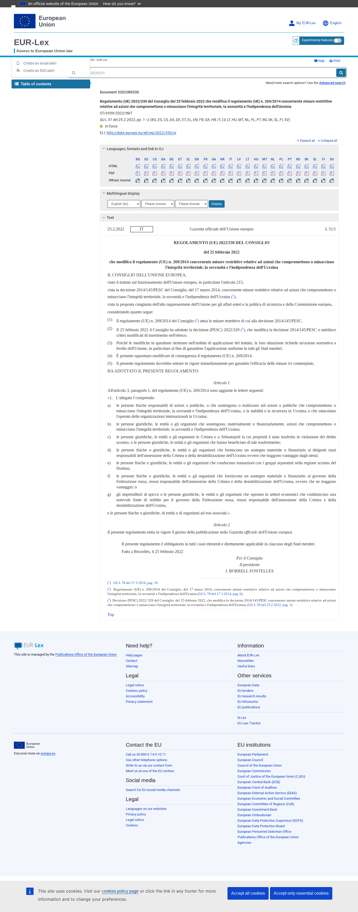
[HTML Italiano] (231, 166)
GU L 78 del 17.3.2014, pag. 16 (135, 583)
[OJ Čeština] (155, 180)
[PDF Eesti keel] (180, 173)
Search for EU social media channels (153, 790)
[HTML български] (138, 166)
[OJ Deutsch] (171, 180)
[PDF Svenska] (332, 173)
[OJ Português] (290, 180)
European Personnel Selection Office (264, 832)
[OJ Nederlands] (273, 180)
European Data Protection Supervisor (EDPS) (270, 821)
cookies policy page (120, 891)
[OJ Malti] (264, 180)
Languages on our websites (146, 809)
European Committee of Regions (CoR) (265, 804)
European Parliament (252, 754)
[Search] (341, 72)
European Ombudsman (254, 815)
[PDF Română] (298, 173)
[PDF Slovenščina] (315, 173)
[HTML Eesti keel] (180, 166)
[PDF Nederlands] (273, 173)
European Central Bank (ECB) (258, 782)
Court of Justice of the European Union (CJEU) (271, 776)
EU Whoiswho (247, 702)
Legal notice (135, 685)
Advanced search (332, 83)
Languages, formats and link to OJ (135, 149)
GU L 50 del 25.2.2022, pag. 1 (269, 605)
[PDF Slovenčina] (306, 173)
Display (216, 204)
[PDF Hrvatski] (222, 173)
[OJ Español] (146, 180)
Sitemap (132, 666)
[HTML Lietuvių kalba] (247, 166)
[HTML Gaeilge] (214, 166)
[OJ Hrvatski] (222, 180)
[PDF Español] (146, 173)
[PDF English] (197, 173)
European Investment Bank (257, 809)
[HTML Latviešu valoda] (239, 166)
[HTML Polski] (281, 166)
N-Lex (241, 718)
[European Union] (27, 745)
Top (110, 614)
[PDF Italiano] (231, 173)
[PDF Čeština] (155, 173)
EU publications (248, 707)
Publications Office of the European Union (86, 654)
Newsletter (245, 661)
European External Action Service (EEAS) (267, 793)
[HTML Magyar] (256, 166)
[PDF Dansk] (163, 173)
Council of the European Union (259, 765)
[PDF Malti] (264, 173)
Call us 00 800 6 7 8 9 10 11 (146, 754)
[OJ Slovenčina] (306, 180)
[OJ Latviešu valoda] (239, 180)
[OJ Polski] (281, 180)
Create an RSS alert (39, 70)
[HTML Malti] (264, 166)
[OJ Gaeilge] (214, 180)
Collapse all (329, 141)
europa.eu (48, 753)
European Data (248, 685)
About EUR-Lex (248, 655)
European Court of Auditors (257, 787)
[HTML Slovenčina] (306, 166)
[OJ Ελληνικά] (189, 180)
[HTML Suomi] (323, 166)
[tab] (219, 149)
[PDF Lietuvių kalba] (247, 173)
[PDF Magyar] (256, 173)
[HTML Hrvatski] (222, 166)
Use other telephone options (146, 760)
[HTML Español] (146, 166)
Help (321, 61)
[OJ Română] (298, 180)
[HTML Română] (298, 166)
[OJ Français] (205, 180)
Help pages (134, 655)
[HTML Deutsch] (171, 166)
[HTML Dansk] (163, 166)
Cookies (132, 825)
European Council (250, 760)
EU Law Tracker (249, 723)
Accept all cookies (248, 893)
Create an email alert (40, 63)
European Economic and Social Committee (268, 798)
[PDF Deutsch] (171, 173)
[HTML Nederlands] (273, 166)
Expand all (307, 141)
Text (110, 217)
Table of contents (35, 84)
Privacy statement (139, 702)
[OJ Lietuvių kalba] (247, 180)
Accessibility (135, 696)
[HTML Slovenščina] (315, 166)
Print (336, 61)
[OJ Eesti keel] (180, 180)
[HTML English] (197, 166)
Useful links (246, 666)
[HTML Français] (205, 166)
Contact (131, 661)
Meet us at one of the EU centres (150, 771)
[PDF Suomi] (323, 173)
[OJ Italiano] (231, 180)
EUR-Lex (31, 42)
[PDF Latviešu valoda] (239, 173)
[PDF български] (138, 173)
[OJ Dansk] (163, 180)
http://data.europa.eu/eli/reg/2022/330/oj (141, 133)
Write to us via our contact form (149, 765)
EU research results (251, 696)
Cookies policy (136, 691)
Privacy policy (136, 814)
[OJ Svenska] (332, 180)
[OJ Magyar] (256, 180)
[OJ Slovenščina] (315, 180)
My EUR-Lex (306, 23)
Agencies (244, 843)
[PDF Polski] (281, 173)
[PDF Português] (290, 173)
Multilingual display (123, 193)
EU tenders (245, 691)
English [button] (335, 23)
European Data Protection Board (261, 826)
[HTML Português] (290, 166)
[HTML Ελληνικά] (189, 166)
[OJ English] (197, 180)
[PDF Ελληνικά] (189, 173)
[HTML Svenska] (332, 166)
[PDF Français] (205, 173)
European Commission (254, 771)
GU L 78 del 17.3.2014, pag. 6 (220, 594)
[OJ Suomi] (323, 180)
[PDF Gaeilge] (214, 173)
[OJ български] (138, 180)
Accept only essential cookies (301, 893)
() (233, 296)
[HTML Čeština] (155, 166)
